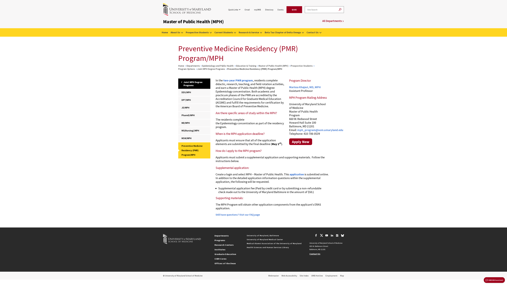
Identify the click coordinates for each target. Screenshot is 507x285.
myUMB (257, 9)
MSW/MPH (187, 138)
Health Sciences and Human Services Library (268, 247)
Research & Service (249, 32)
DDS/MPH (186, 92)
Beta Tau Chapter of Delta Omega (283, 32)
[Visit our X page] (321, 235)
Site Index (304, 275)
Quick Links (233, 9)
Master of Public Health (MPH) (273, 65)
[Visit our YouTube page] (326, 235)
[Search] (340, 10)
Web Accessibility (289, 275)
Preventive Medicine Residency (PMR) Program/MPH (192, 150)
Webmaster (273, 275)
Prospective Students (197, 32)
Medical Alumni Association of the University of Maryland (274, 243)
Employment (331, 275)
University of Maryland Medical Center (265, 239)
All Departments (332, 21)
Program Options (186, 68)
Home (165, 32)
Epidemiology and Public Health (218, 65)
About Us (175, 32)
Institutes (220, 249)
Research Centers (224, 245)
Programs (220, 240)
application (297, 174)
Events (281, 9)
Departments (193, 65)
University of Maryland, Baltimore (263, 235)
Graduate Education (225, 254)
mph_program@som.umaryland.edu (320, 130)
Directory (269, 9)
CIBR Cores (221, 258)
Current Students (223, 32)
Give (294, 9)
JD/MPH (185, 107)
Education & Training (246, 65)
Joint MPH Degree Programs (211, 68)
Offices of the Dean (225, 263)
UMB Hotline (317, 275)
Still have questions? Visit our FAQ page (238, 214)
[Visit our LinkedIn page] (332, 235)
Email (247, 9)
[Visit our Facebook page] (316, 235)
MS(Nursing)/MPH (190, 130)
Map (342, 275)
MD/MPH (186, 122)
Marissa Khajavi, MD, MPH (305, 87)
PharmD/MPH (188, 115)
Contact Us (312, 32)
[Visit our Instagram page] (337, 235)
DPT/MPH (186, 99)
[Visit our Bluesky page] (342, 236)
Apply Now (300, 141)
